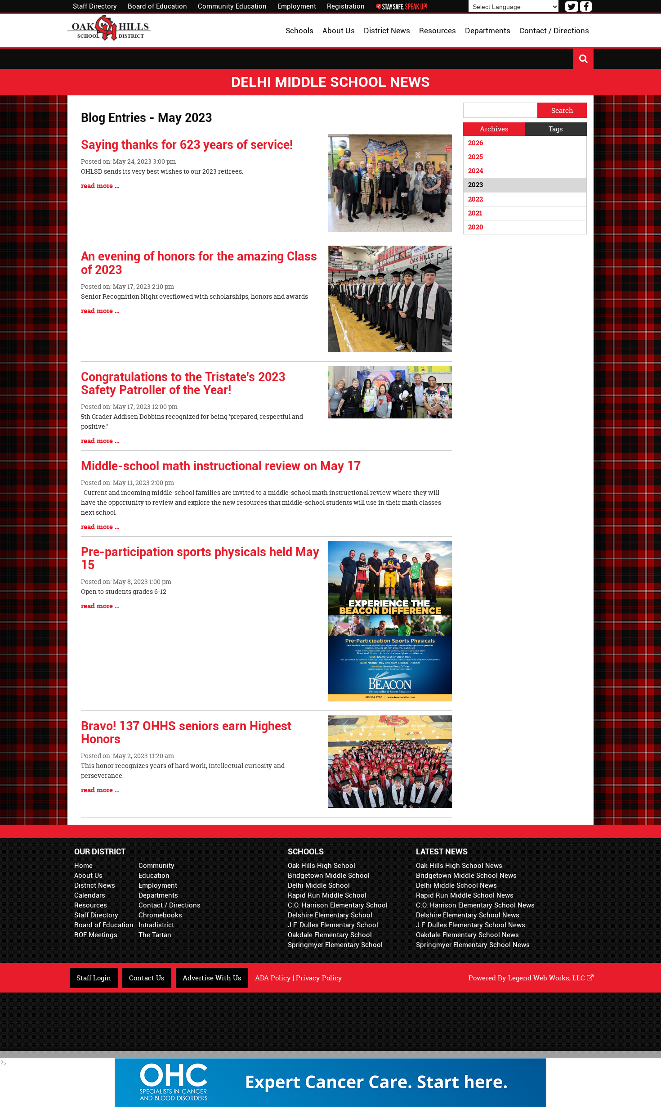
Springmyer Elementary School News (473, 945)
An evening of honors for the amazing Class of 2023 (199, 263)
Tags (556, 129)
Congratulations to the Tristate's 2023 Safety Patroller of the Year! (183, 384)
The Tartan (154, 935)
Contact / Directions (169, 905)
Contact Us (147, 978)
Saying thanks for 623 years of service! (187, 145)
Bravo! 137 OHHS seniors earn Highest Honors (186, 733)
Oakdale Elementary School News (467, 935)
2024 (475, 170)
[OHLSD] (109, 27)
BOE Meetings (95, 935)
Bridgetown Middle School (329, 875)
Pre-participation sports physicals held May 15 (200, 559)
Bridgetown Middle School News (466, 875)
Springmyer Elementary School (335, 945)
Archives (494, 129)
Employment (296, 6)
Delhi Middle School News (456, 885)
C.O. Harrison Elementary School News (475, 905)
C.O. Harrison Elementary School (338, 905)
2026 (475, 143)
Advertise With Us (212, 978)
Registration (346, 6)
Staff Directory (95, 6)
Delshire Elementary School (330, 915)
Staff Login (93, 978)
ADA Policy (273, 978)
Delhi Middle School (319, 885)
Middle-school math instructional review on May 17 (221, 466)
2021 (475, 213)
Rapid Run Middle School (327, 895)
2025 (475, 157)
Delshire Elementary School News (467, 915)
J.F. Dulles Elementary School (333, 925)
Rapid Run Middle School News (465, 895)
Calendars (89, 895)
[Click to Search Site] (583, 59)
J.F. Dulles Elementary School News (470, 925)
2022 (475, 199)
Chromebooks (160, 915)
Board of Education (157, 6)
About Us (88, 875)
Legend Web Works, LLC (547, 978)
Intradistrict (156, 925)
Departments (158, 895)
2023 (475, 184)
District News (94, 885)
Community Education (232, 6)
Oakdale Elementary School (330, 935)
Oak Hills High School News (459, 866)
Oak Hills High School (321, 866)
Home (83, 866)
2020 (475, 227)
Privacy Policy (319, 978)
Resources (90, 905)
